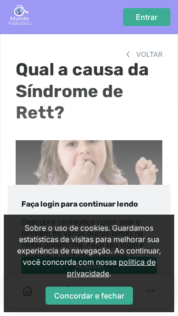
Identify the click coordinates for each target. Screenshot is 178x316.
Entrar (147, 17)
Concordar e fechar (89, 295)
